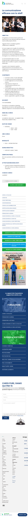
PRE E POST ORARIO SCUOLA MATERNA (11, 359)
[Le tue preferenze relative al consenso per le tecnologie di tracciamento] (2, 514)
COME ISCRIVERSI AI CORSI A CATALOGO (12, 324)
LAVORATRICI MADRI (7, 349)
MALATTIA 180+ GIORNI (7, 366)
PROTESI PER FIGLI (6, 356)
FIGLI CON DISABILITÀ (7, 363)
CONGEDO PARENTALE (7, 346)
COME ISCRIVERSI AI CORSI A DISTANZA (11, 327)
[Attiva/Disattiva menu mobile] (25, 4)
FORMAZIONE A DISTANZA (8, 320)
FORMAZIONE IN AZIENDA (8, 317)
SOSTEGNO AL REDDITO (7, 369)
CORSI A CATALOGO (7, 313)
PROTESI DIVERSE (6, 352)
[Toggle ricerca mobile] (22, 4)
